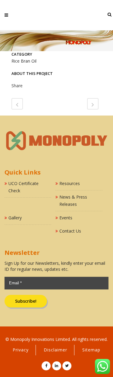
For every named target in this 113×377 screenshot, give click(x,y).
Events (65, 218)
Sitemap (91, 350)
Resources (69, 183)
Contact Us (70, 231)
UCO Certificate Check (23, 187)
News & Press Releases (73, 200)
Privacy (21, 350)
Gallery (15, 218)
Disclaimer (55, 350)
